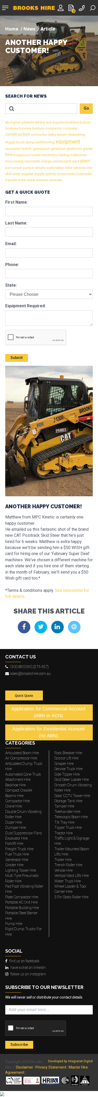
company (69, 128)
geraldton (58, 149)
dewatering (76, 135)
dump (29, 142)
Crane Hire (13, 806)
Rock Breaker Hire (68, 753)
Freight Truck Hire (19, 849)
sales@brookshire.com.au (30, 673)
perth (67, 161)
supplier (26, 174)
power (17, 168)
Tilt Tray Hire (64, 822)
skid (8, 174)
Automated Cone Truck (23, 774)
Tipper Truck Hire (68, 827)
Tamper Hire (64, 806)
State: (11, 285)
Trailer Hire (63, 860)
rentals (39, 168)
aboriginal (12, 122)
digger (10, 142)
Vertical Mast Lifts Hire (71, 876)
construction (17, 134)
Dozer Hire (13, 822)
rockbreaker (54, 168)
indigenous (21, 155)
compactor (53, 128)
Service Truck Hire (68, 769)
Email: (11, 243)
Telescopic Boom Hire (71, 817)
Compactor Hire (17, 801)
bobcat (85, 122)
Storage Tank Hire (68, 801)
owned (57, 161)
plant (84, 160)
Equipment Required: (25, 305)
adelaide (27, 122)
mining (18, 161)
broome (25, 128)
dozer (20, 142)
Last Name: (16, 223)
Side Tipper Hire (67, 774)
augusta (58, 122)
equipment (67, 141)
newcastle (32, 161)
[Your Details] (61, 7)
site (89, 168)
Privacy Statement (51, 1067)
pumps (28, 168)
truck (21, 180)
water (30, 180)
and (48, 122)
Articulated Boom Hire (22, 753)
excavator (12, 149)
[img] (49, 51)
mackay (63, 155)
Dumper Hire (15, 827)
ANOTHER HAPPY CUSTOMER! (36, 47)
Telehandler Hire (67, 812)
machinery (49, 155)
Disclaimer (24, 1067)
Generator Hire (16, 860)
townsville (84, 174)
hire (9, 154)
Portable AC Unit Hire (21, 902)
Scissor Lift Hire (66, 758)
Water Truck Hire (67, 881)
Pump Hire (13, 924)
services (79, 168)
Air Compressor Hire (21, 758)
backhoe (72, 122)
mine (9, 161)
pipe (75, 161)
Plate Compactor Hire (21, 897)
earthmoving (44, 142)
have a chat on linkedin (28, 967)
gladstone (74, 149)
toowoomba (66, 174)
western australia (48, 180)
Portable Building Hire (22, 908)
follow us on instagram (28, 974)
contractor (38, 135)
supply (38, 174)
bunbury (37, 128)
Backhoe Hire (15, 785)
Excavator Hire (16, 838)
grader (87, 149)
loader (35, 155)
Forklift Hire (14, 843)
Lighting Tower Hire (20, 870)
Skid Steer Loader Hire (71, 779)
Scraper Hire (64, 764)
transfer (11, 180)
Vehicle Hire (63, 870)
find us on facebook (24, 961)
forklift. (26, 149)
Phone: (12, 264)
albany (39, 122)
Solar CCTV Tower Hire (72, 796)
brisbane (12, 128)
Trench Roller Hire (68, 865)
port (8, 168)
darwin (61, 135)
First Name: (16, 202)
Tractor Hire (63, 833)
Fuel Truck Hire (17, 854)
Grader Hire (14, 865)
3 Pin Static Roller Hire (71, 897)
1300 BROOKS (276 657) (29, 667)
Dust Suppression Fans (23, 833)
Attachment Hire (18, 779)
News (29, 29)
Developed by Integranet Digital (70, 1061)
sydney (50, 174)
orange (45, 161)
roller (68, 168)
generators (41, 149)
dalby (51, 135)
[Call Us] (82, 7)
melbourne (78, 155)
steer (16, 174)
